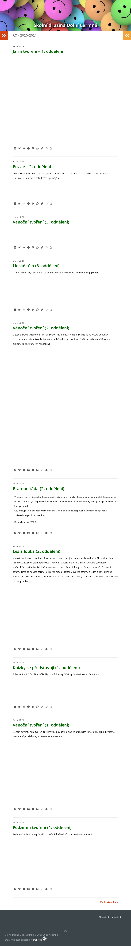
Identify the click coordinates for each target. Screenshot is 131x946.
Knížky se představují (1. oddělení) (46, 667)
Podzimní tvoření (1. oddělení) (42, 827)
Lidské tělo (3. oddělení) (36, 265)
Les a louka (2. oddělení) (36, 551)
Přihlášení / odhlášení (110, 917)
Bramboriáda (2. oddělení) (38, 488)
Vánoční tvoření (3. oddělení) (41, 222)
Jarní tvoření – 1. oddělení (38, 51)
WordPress (36, 939)
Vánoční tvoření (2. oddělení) (41, 328)
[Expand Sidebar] (4, 35)
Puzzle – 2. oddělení (32, 166)
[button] (21, 64)
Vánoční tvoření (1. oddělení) (41, 725)
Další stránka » (109, 902)
